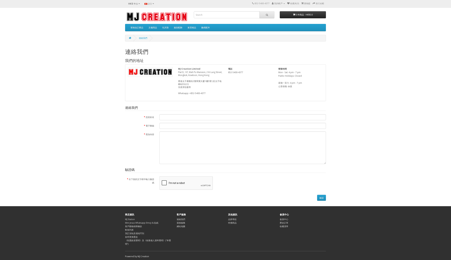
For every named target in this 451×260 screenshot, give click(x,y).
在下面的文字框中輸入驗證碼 (141, 181)
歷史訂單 (284, 222)
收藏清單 (284, 226)
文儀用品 (153, 27)
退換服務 (181, 222)
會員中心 (284, 219)
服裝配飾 (178, 27)
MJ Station (130, 219)
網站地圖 (181, 226)
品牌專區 (232, 219)
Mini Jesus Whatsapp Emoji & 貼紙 (141, 222)
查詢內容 (150, 134)
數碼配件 (205, 27)
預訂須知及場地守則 (134, 233)
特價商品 (232, 222)
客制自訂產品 (137, 27)
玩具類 (165, 27)
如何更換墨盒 (131, 236)
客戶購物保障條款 (133, 226)
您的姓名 (150, 117)
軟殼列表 (129, 229)
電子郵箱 (150, 125)
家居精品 (192, 27)
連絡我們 (143, 38)
